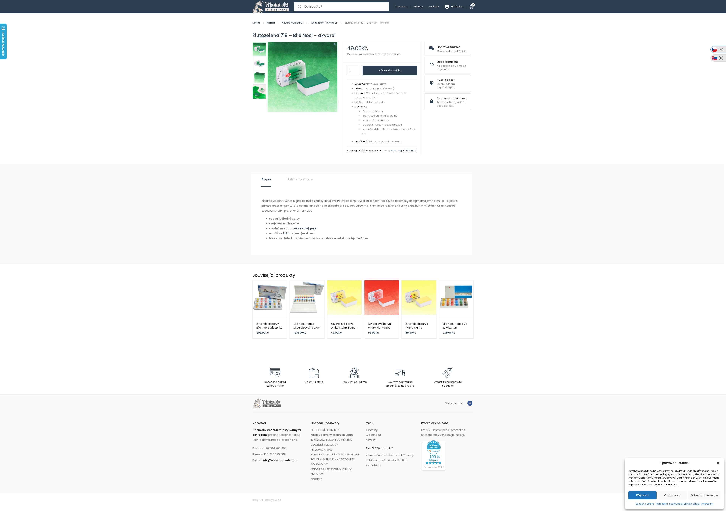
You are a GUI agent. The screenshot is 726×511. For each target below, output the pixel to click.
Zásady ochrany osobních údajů (332, 435)
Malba (271, 23)
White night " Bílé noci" (324, 23)
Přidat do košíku (390, 70)
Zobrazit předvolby (704, 495)
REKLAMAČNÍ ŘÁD (321, 449)
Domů (256, 23)
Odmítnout (672, 495)
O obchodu (401, 6)
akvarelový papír (306, 228)
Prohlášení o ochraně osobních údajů (678, 503)
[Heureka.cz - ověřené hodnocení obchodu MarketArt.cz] (433, 455)
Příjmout (642, 495)
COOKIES (316, 479)
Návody (418, 6)
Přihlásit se (457, 6)
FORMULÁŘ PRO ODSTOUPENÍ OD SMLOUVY (332, 471)
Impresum (707, 503)
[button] (718, 463)
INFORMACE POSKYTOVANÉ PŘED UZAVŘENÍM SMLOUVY (331, 442)
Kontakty (434, 6)
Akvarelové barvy (292, 23)
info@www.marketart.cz (280, 460)
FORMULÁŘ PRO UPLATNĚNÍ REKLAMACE (335, 454)
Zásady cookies (644, 503)
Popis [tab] (266, 179)
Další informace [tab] (299, 179)
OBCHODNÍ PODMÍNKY (325, 430)
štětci (287, 233)
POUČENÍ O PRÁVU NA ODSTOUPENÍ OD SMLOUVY (333, 462)
